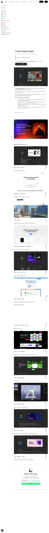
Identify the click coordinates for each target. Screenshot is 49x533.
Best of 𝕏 (4, 16)
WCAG (23, 377)
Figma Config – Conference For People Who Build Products (24, 223)
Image (28, 57)
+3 (24, 272)
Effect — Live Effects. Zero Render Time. (21, 407)
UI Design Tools (5, 27)
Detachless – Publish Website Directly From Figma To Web (24, 302)
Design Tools (16, 193)
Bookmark (17, 57)
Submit (41, 1)
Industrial (4, 14)
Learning (7, 34)
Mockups (4, 30)
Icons (21, 272)
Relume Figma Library (18, 328)
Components (16, 246)
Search (4, 7)
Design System (22, 246)
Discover (4, 5)
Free (18, 272)
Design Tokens (28, 246)
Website (22, 298)
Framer (4, 23)
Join (46, 1)
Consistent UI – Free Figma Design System (21, 249)
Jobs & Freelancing (6, 29)
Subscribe (31, 483)
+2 (32, 246)
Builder (16, 298)
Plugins (22, 167)
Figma (4, 22)
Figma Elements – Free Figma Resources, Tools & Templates (24, 354)
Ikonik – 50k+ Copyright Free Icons (20, 275)
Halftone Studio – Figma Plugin (19, 170)
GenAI (24, 193)
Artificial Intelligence (6, 20)
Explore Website (20, 64)
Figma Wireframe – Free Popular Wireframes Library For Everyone (25, 433)
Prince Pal (40, 61)
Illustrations (25, 57)
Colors (15, 167)
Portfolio (4, 13)
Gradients (19, 456)
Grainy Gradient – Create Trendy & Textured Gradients (24, 459)
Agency (4, 11)
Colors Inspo (16, 380)
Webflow (4, 25)
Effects (16, 404)
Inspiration (8, 32)
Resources (3, 18)
